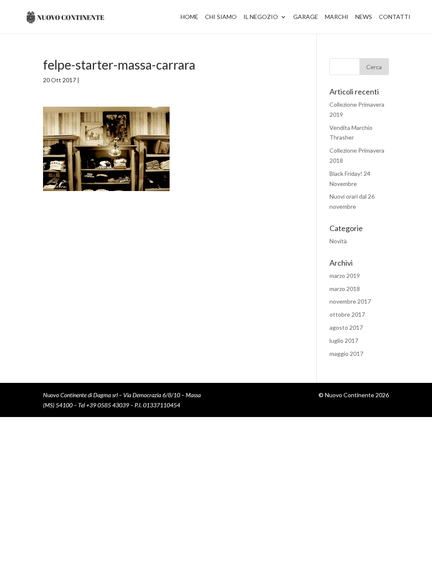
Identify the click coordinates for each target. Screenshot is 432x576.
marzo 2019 (344, 275)
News (363, 17)
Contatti (394, 17)
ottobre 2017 (347, 314)
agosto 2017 (346, 327)
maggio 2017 (346, 353)
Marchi (336, 17)
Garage (305, 17)
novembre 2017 (350, 301)
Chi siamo (221, 17)
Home (189, 17)
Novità (338, 241)
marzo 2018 (344, 288)
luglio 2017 (343, 340)
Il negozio (260, 17)
